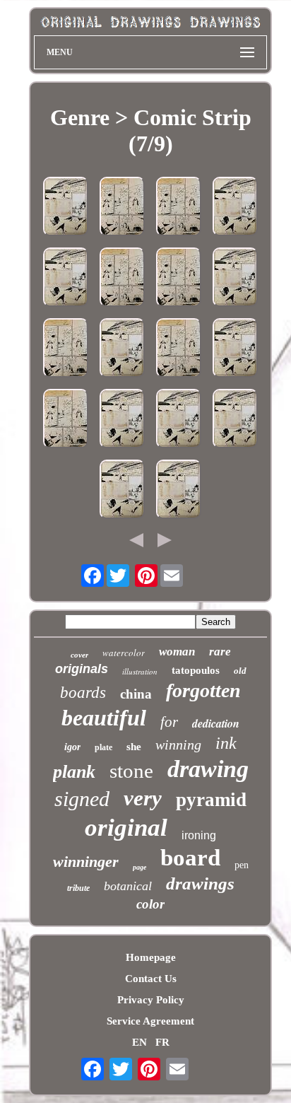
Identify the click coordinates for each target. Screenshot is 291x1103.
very (143, 798)
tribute (78, 888)
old (240, 670)
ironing (199, 835)
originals (81, 669)
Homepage (151, 957)
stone (131, 770)
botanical (128, 886)
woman (177, 651)
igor (72, 747)
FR (162, 1042)
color (150, 904)
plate (103, 747)
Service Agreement (150, 1021)
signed (81, 798)
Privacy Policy (150, 999)
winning (178, 744)
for (169, 721)
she (133, 746)
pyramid (211, 799)
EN (139, 1042)
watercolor (123, 652)
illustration (140, 671)
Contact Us (151, 978)
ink (226, 743)
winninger (86, 861)
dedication (215, 723)
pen (241, 865)
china (136, 694)
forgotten (203, 690)
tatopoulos (196, 670)
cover (79, 654)
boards (83, 692)
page (139, 867)
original (126, 827)
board (190, 857)
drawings (200, 883)
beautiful (103, 717)
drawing (208, 769)
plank (74, 771)
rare (220, 651)
